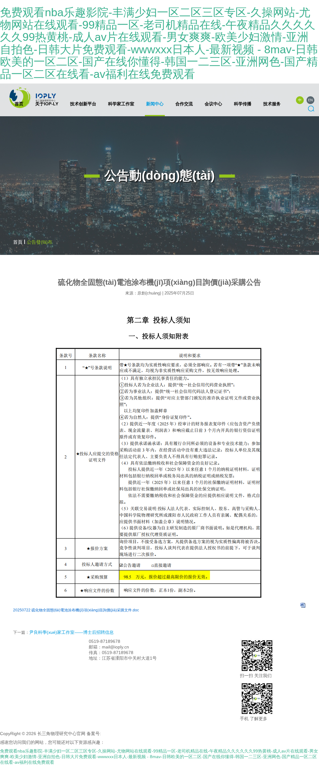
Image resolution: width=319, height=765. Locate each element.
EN (310, 100)
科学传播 (242, 103)
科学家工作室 (121, 103)
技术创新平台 (83, 103)
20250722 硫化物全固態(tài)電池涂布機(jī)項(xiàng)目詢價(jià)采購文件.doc (76, 610)
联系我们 (130, 641)
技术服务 (272, 103)
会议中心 (213, 103)
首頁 (17, 242)
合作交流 (184, 103)
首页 (19, 103)
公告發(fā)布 (39, 242)
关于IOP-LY (46, 103)
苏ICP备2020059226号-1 (126, 733)
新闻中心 (155, 103)
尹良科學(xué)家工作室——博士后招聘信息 (71, 632)
